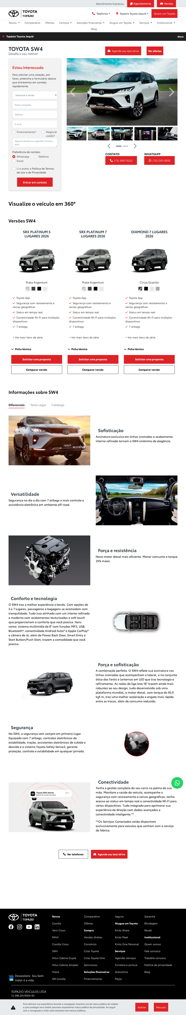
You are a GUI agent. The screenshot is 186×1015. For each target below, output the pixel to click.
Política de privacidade (158, 965)
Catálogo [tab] (57, 405)
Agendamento (142, 3)
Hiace (55, 972)
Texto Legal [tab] (38, 405)
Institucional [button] (165, 22)
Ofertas (49, 22)
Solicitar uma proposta (37, 359)
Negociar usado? (51, 133)
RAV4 (55, 937)
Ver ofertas (155, 51)
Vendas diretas (93, 937)
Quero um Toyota (164, 13)
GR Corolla (59, 979)
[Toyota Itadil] (23, 13)
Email (20, 161)
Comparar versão (36, 369)
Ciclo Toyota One (94, 958)
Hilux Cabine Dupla (64, 958)
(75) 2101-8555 (161, 160)
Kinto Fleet (121, 937)
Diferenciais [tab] (17, 405)
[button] (73, 92)
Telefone (43, 156)
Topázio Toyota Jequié (133, 13)
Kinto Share (122, 930)
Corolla (56, 923)
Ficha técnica (23, 349)
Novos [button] (13, 22)
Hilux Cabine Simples (65, 965)
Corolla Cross (60, 944)
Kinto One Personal (127, 944)
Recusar (161, 1007)
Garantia (149, 916)
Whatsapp (23, 156)
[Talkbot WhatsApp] (177, 783)
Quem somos (152, 944)
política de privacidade (93, 1007)
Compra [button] (64, 22)
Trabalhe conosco (155, 958)
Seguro (119, 916)
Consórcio (90, 944)
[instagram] (21, 927)
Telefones (102, 13)
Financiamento (93, 979)
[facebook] (13, 927)
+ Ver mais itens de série (28, 337)
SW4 (55, 951)
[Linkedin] (39, 927)
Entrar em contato (35, 182)
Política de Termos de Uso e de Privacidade (35, 170)
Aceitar (142, 1007)
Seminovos (90, 965)
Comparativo (32, 22)
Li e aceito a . (35, 170)
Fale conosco (152, 951)
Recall (148, 930)
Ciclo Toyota (91, 951)
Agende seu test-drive (125, 51)
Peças (118, 979)
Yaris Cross (58, 930)
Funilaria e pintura (126, 965)
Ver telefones (75, 854)
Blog (94, 29)
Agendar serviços (125, 958)
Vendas (168, 3)
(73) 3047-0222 (123, 160)
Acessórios (121, 972)
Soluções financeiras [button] (89, 22)
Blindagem (151, 923)
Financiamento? (26, 132)
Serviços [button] (144, 22)
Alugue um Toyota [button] (120, 22)
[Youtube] (30, 927)
